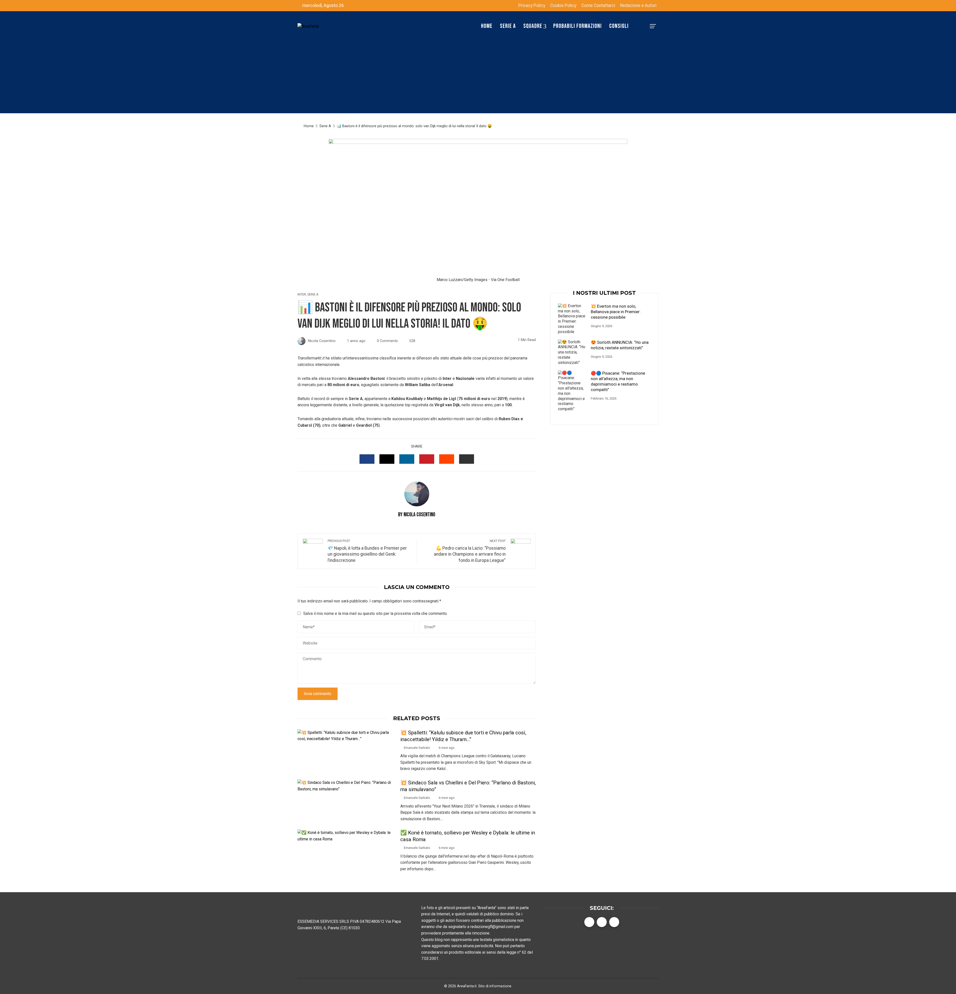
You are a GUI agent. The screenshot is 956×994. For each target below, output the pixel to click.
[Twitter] (602, 922)
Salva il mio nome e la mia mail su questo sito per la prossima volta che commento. (375, 613)
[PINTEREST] (426, 459)
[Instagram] (614, 922)
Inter (302, 294)
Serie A (312, 294)
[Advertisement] (478, 78)
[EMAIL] (466, 459)
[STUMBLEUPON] (446, 459)
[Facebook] (589, 922)
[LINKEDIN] (406, 459)
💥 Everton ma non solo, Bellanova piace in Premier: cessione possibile (616, 312)
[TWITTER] (386, 459)
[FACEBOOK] (366, 459)
